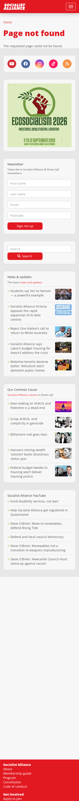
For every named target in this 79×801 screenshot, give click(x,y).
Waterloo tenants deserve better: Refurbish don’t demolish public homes (29, 366)
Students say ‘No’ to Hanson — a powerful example (30, 293)
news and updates (31, 282)
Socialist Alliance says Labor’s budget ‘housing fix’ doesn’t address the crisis (30, 348)
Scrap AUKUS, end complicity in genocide (26, 421)
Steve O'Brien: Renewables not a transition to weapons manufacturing (37, 548)
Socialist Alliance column (22, 395)
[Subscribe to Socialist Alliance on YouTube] (11, 63)
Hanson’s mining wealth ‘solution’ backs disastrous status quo (29, 454)
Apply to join (12, 799)
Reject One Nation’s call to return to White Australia (29, 330)
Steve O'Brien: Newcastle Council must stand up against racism (38, 561)
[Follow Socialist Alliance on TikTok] (53, 63)
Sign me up (25, 226)
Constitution (12, 782)
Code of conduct (15, 786)
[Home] (14, 6)
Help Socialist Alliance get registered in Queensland (39, 512)
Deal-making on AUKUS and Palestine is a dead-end (30, 405)
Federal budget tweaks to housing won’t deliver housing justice (28, 471)
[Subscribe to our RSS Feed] (67, 63)
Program (9, 778)
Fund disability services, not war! (34, 501)
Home (7, 22)
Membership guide (17, 773)
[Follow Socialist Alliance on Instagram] (39, 63)
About (7, 769)
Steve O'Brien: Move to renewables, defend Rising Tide (36, 525)
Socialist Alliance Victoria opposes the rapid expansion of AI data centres (28, 313)
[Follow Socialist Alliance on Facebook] (25, 63)
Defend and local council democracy (37, 537)
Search (26, 256)
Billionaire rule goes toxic (28, 434)
